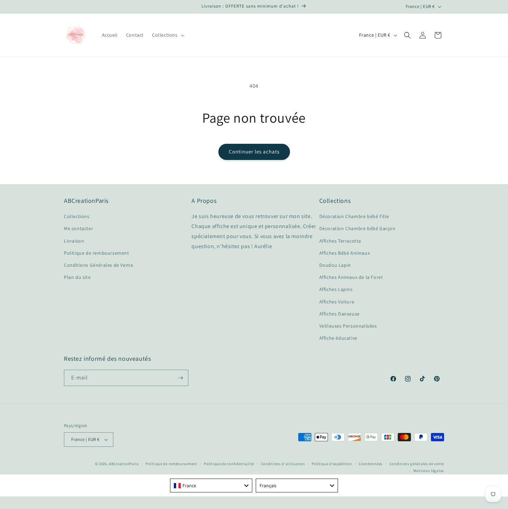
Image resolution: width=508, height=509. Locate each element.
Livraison (74, 241)
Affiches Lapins (336, 289)
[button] (167, 35)
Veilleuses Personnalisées (348, 326)
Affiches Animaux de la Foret (351, 277)
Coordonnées (371, 463)
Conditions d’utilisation (283, 463)
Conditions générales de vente (416, 463)
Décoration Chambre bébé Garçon (357, 228)
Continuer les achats (254, 151)
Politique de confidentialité (229, 463)
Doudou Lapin (335, 265)
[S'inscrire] (180, 378)
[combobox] (211, 485)
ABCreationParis (124, 463)
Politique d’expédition (332, 463)
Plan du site (77, 277)
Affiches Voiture (337, 302)
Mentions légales (428, 470)
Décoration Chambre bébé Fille (354, 216)
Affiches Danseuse (339, 314)
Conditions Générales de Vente (98, 265)
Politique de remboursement (96, 253)
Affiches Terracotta (340, 241)
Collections (77, 216)
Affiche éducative (338, 338)
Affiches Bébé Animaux (344, 253)
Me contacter (78, 228)
